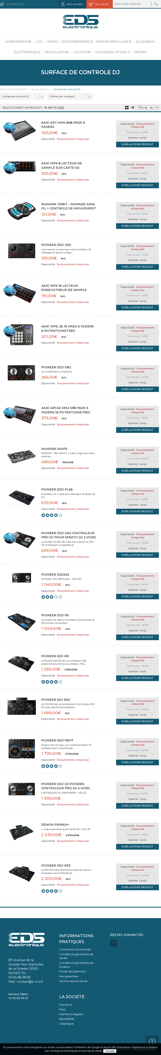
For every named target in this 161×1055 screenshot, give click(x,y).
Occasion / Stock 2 (112, 52)
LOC (39, 42)
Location (82, 52)
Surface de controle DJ (15, 96)
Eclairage (145, 42)
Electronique (27, 52)
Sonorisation (18, 42)
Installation (57, 52)
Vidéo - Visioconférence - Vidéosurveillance (89, 42)
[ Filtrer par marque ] (62, 96)
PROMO (140, 52)
